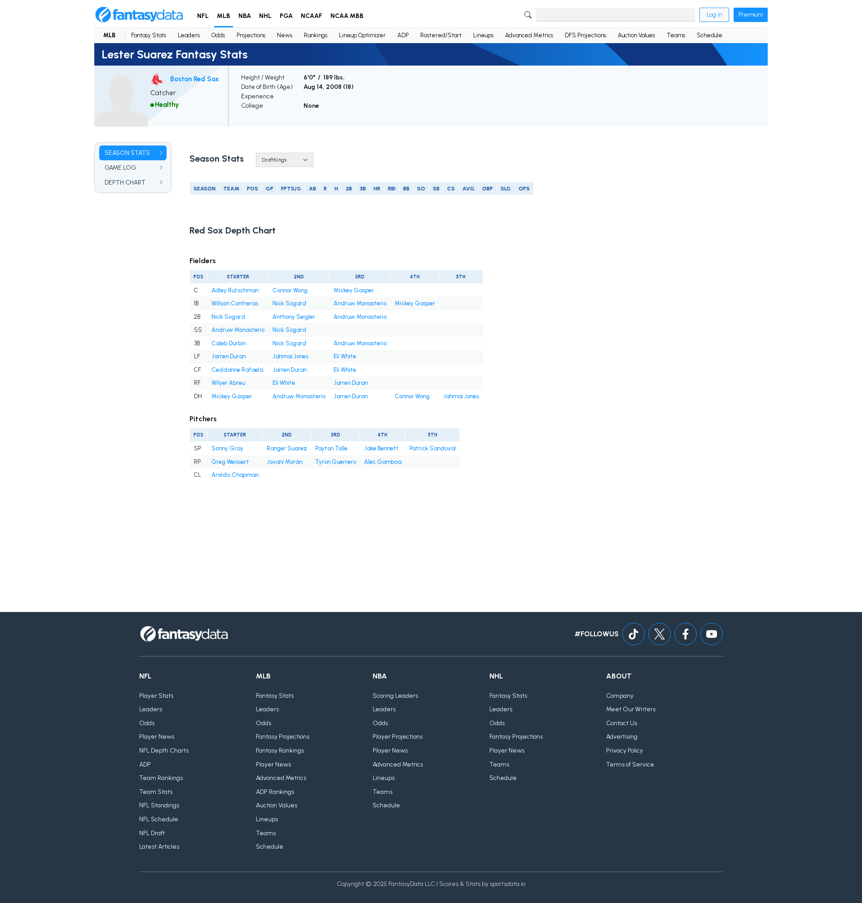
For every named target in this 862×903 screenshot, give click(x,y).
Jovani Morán (284, 461)
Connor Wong (290, 290)
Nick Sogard (289, 303)
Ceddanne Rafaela (237, 369)
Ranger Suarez (287, 448)
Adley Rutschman (235, 290)
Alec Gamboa (382, 461)
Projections (251, 35)
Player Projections (397, 736)
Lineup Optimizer (362, 35)
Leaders (189, 35)
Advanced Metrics (529, 35)
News (284, 35)
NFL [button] (203, 16)
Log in (714, 14)
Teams (676, 35)
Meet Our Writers (630, 709)
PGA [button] (286, 16)
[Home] (139, 15)
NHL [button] (265, 16)
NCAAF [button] (311, 16)
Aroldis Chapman (235, 474)
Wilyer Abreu (228, 382)
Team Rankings (161, 778)
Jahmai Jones (290, 356)
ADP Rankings (275, 792)
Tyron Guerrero (335, 461)
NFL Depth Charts (164, 750)
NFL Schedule (158, 819)
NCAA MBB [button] (347, 16)
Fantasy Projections (282, 736)
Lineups (483, 35)
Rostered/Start (441, 35)
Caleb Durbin (228, 343)
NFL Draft (152, 833)
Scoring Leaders (395, 696)
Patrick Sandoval (432, 448)
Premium (751, 14)
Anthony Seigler (294, 316)
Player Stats (156, 696)
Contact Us (621, 723)
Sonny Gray (227, 448)
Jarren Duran (228, 356)
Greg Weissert (230, 461)
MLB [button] (223, 16)
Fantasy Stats (148, 35)
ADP (403, 35)
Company (619, 696)
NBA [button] (244, 16)
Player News (156, 736)
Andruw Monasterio (360, 303)
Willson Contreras (234, 303)
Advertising (622, 736)
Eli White (345, 356)
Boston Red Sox (194, 79)
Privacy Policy (624, 750)
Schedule (709, 35)
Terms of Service (630, 764)
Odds (218, 35)
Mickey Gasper (354, 290)
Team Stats (155, 792)
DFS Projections (585, 35)
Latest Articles (159, 846)
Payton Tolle (331, 448)
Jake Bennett (381, 448)
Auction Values (636, 35)
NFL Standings (159, 805)
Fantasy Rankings (280, 750)
